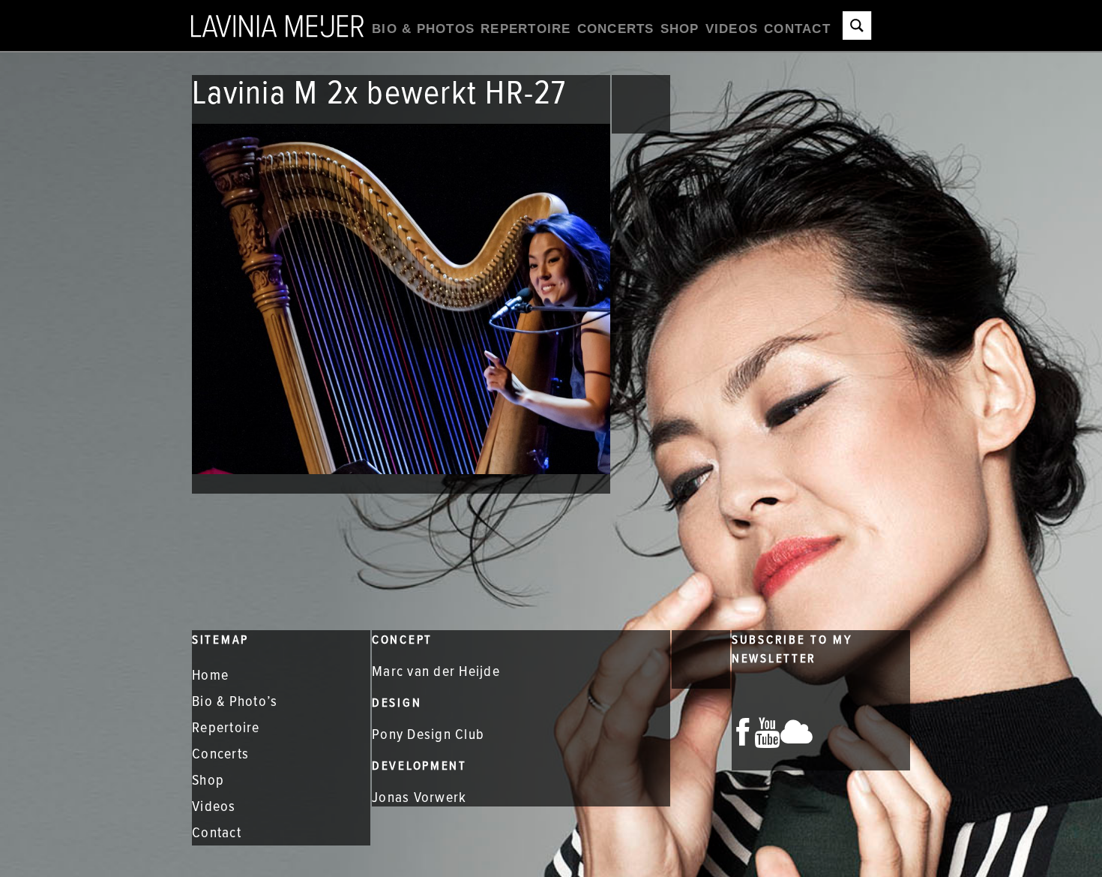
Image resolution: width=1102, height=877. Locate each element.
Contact (797, 29)
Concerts (615, 29)
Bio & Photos (423, 29)
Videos (732, 29)
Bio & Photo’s (234, 700)
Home (210, 674)
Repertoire (526, 29)
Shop (679, 29)
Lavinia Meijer (277, 25)
